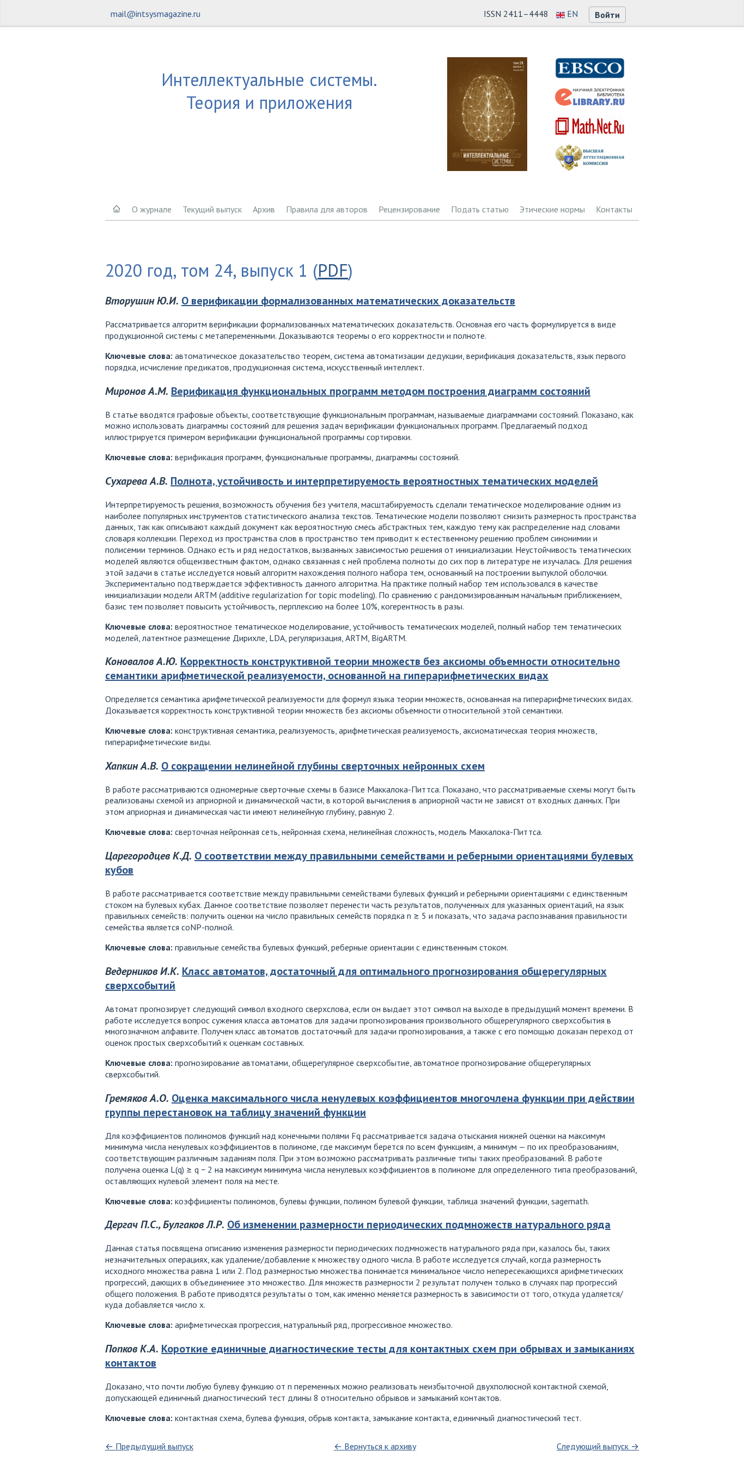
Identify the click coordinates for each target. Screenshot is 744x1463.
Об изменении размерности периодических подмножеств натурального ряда (419, 1224)
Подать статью (480, 209)
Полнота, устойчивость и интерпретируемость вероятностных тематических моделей (384, 481)
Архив (264, 209)
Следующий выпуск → (598, 1446)
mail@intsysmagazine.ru (155, 13)
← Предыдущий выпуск (149, 1446)
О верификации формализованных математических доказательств (348, 301)
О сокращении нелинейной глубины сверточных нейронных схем (323, 766)
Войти (607, 14)
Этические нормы (552, 209)
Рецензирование (409, 209)
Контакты (614, 209)
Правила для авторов (327, 209)
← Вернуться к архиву (375, 1446)
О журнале (152, 209)
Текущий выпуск (212, 209)
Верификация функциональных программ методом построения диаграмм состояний (380, 391)
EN (571, 13)
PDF (333, 270)
